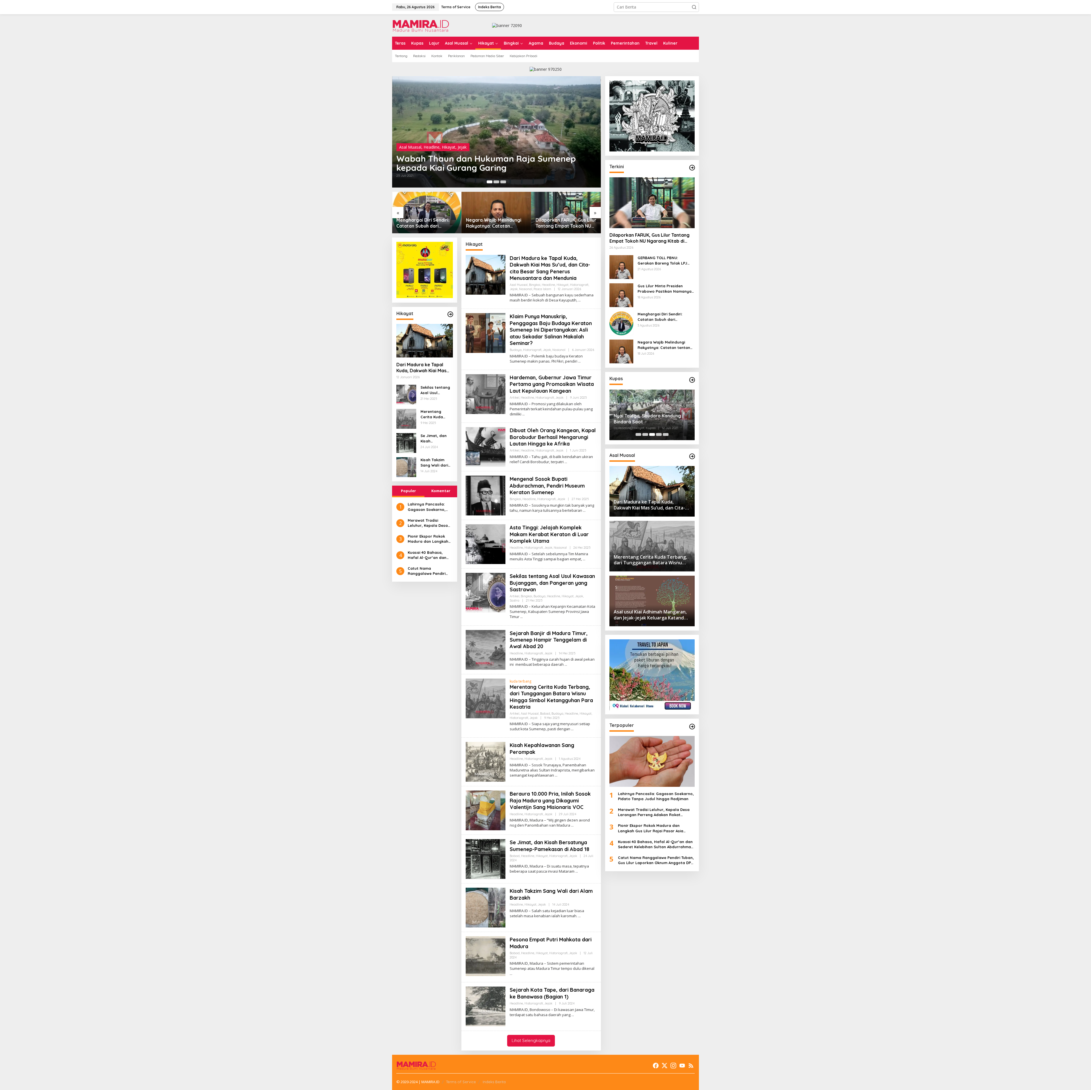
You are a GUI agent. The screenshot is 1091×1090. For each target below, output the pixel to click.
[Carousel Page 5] (666, 434)
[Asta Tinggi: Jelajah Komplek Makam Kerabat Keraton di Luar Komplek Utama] (584, 559)
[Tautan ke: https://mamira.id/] (692, 167)
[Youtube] (682, 1065)
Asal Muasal (410, 147)
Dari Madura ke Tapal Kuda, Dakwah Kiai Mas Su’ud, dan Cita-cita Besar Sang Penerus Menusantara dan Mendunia (421, 368)
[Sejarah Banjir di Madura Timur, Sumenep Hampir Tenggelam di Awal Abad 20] (566, 664)
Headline (432, 147)
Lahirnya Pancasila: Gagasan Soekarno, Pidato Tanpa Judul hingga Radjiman (426, 507)
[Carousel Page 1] (638, 434)
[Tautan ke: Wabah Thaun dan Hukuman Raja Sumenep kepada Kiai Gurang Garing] (496, 132)
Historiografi (579, 285)
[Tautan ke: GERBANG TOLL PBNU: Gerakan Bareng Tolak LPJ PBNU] (621, 266)
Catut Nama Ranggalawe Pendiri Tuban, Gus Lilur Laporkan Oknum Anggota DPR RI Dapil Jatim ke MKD (428, 571)
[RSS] (691, 1065)
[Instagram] (673, 1065)
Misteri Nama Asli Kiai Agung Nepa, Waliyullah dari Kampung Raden (652, 419)
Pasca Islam (542, 289)
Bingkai (534, 285)
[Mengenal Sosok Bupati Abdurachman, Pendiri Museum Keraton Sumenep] (584, 510)
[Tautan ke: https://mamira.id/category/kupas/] (692, 379)
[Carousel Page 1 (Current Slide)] (489, 181)
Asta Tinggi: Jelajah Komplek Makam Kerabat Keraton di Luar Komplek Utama (549, 534)
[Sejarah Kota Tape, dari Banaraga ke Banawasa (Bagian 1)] (572, 1014)
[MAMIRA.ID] (420, 25)
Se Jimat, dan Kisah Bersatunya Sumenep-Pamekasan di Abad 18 (433, 438)
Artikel (514, 398)
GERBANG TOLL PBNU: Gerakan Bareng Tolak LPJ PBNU (662, 261)
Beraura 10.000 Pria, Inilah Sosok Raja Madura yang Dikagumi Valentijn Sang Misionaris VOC (550, 800)
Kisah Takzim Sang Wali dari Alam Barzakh (434, 462)
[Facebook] (655, 1065)
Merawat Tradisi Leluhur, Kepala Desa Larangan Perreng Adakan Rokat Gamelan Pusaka (430, 523)
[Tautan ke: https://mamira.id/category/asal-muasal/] (692, 456)
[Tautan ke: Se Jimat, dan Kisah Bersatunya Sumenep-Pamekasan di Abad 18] (406, 442)
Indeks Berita (494, 1081)
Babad (545, 713)
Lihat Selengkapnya (531, 1040)
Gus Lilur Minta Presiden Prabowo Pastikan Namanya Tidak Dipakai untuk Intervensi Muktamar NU (666, 289)
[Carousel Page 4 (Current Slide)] (659, 434)
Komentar (440, 490)
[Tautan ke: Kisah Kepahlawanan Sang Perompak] (485, 761)
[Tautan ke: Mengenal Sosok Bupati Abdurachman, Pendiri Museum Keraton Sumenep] (485, 495)
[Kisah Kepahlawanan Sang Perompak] (556, 775)
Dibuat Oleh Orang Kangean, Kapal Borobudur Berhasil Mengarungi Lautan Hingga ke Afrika (553, 437)
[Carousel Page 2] (496, 181)
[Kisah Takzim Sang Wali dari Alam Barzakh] (579, 916)
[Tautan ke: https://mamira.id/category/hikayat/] (450, 314)
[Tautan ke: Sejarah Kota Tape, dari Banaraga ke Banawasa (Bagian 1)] (485, 1006)
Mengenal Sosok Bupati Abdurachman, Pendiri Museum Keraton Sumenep (547, 486)
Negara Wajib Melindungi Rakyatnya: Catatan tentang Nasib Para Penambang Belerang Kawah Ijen (493, 223)
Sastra (514, 600)
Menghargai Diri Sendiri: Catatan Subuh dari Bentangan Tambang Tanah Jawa (426, 223)
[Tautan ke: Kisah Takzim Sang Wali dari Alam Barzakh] (406, 466)
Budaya (516, 350)
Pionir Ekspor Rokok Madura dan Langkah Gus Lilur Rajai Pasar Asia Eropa (428, 539)
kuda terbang (520, 681)
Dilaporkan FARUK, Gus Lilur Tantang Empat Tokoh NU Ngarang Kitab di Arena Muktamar (566, 223)
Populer (408, 490)
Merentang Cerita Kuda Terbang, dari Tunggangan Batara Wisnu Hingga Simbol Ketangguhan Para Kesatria (434, 414)
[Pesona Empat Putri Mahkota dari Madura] (511, 973)
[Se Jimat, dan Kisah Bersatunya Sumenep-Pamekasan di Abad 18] (576, 871)
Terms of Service (461, 1081)
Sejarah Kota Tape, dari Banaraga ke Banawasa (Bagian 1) (552, 993)
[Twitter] (664, 1065)
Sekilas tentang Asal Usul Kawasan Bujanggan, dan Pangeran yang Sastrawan (435, 390)
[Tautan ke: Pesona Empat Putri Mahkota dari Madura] (485, 955)
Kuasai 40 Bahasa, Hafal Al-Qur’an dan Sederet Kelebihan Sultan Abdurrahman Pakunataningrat (427, 555)
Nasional (525, 289)
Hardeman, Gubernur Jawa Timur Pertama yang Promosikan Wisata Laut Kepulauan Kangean (552, 384)
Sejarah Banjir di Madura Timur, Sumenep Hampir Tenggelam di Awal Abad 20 (549, 640)
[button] (694, 7)
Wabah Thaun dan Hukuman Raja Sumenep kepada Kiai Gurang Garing (486, 163)
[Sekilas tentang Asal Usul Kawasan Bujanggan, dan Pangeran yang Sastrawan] (521, 616)
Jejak (462, 147)
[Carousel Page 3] (503, 181)
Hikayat (448, 147)
